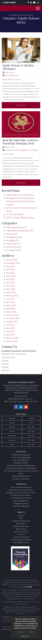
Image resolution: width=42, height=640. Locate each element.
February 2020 (12, 315)
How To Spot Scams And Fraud (21, 487)
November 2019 (13, 318)
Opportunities (12, 243)
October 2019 (12, 321)
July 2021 (10, 299)
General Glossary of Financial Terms (21, 490)
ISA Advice (10, 234)
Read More (21, 105)
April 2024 (10, 276)
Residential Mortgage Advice (21, 455)
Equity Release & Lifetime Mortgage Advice (21, 465)
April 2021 (10, 302)
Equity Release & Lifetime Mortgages (18, 67)
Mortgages (34, 150)
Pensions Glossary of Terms (21, 495)
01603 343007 (10, 2)
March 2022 (11, 292)
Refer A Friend (21, 529)
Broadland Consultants (13, 79)
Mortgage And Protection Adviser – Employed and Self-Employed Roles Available (21, 201)
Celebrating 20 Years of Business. (20, 195)
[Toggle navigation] (38, 8)
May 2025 (10, 266)
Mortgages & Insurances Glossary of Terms (21, 493)
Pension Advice (12, 247)
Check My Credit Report (21, 506)
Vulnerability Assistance (21, 542)
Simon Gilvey (9, 154)
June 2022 (10, 282)
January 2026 (11, 260)
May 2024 (10, 273)
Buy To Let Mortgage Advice (21, 457)
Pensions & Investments (21, 479)
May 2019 (10, 331)
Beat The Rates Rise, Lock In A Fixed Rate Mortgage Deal (20, 141)
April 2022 (10, 289)
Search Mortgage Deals (21, 460)
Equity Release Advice (12, 75)
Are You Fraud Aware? (15, 214)
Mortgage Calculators (21, 463)
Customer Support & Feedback (21, 540)
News (21, 518)
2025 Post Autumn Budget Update (20, 217)
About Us (21, 515)
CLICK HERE (27, 587)
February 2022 (12, 295)
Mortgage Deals (25, 150)
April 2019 (10, 335)
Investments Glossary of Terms (21, 498)
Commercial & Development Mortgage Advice (21, 468)
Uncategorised (12, 250)
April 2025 (10, 269)
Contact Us (21, 534)
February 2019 (12, 338)
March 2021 (11, 305)
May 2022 (10, 286)
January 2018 (11, 341)
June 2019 (10, 328)
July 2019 (10, 325)
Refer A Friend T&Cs (21, 531)
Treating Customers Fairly (21, 521)
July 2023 (10, 279)
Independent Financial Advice (18, 230)
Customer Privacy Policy (21, 526)
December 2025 (13, 263)
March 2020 (11, 312)
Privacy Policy (21, 523)
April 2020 (10, 308)
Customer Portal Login (21, 537)
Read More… (26, 636)
